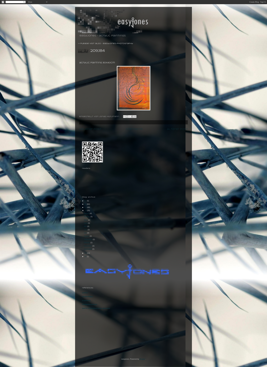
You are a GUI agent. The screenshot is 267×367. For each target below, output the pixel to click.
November (88, 246)
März (86, 220)
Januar (87, 213)
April (86, 223)
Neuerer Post (90, 129)
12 (86, 207)
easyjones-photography (118, 43)
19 (86, 256)
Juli (85, 233)
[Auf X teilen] (129, 116)
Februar (87, 217)
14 (86, 253)
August (87, 236)
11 (86, 204)
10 (86, 201)
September (88, 239)
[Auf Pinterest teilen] (135, 116)
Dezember (88, 249)
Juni (86, 230)
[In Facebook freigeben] (132, 116)
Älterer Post (177, 129)
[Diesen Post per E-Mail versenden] (124, 116)
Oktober (87, 243)
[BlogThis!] (127, 116)
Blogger (142, 359)
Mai (85, 226)
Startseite (134, 129)
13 (86, 211)
